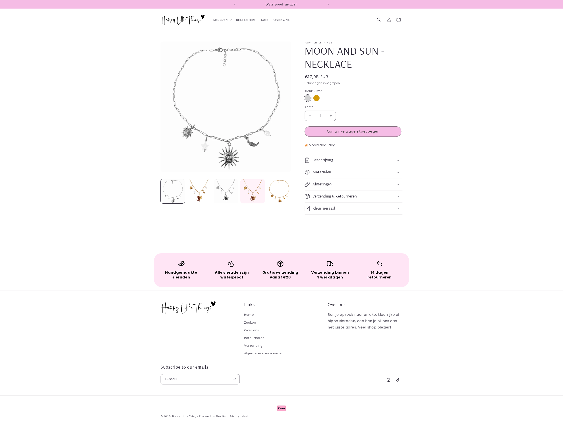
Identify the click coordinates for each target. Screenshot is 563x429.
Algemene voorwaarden (264, 353)
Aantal (309, 107)
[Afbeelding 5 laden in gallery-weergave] (279, 191)
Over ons (251, 330)
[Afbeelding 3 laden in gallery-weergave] (226, 191)
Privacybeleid (239, 416)
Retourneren (254, 338)
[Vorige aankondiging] (234, 4)
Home (249, 314)
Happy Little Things (185, 416)
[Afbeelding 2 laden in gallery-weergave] (199, 191)
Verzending (253, 345)
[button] (222, 19)
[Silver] (308, 98)
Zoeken (250, 322)
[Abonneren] (234, 379)
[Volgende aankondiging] (328, 4)
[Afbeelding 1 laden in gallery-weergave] (173, 191)
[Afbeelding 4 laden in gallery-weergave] (252, 191)
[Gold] (316, 98)
